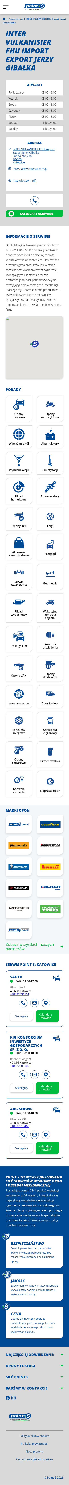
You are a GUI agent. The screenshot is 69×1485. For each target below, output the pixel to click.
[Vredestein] (19, 909)
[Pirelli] (50, 866)
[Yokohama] (19, 888)
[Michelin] (19, 866)
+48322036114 (19, 994)
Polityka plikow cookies (34, 1436)
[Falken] (50, 888)
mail (34, 1003)
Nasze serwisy (16, 18)
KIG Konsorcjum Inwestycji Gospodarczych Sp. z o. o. (26, 1043)
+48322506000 (19, 1066)
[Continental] (19, 845)
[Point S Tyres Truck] (19, 930)
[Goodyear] (50, 824)
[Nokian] (50, 909)
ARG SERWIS (21, 1109)
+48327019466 (19, 1126)
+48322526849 (34, 200)
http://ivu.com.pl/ (24, 180)
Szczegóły (21, 1016)
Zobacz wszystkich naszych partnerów (30, 946)
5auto (16, 977)
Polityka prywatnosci (34, 1444)
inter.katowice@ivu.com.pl (30, 169)
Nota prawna (34, 1451)
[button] (34, 344)
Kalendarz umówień (36, 214)
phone (23, 1003)
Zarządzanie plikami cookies (34, 1459)
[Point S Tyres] (19, 824)
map (46, 1003)
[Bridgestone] (50, 845)
